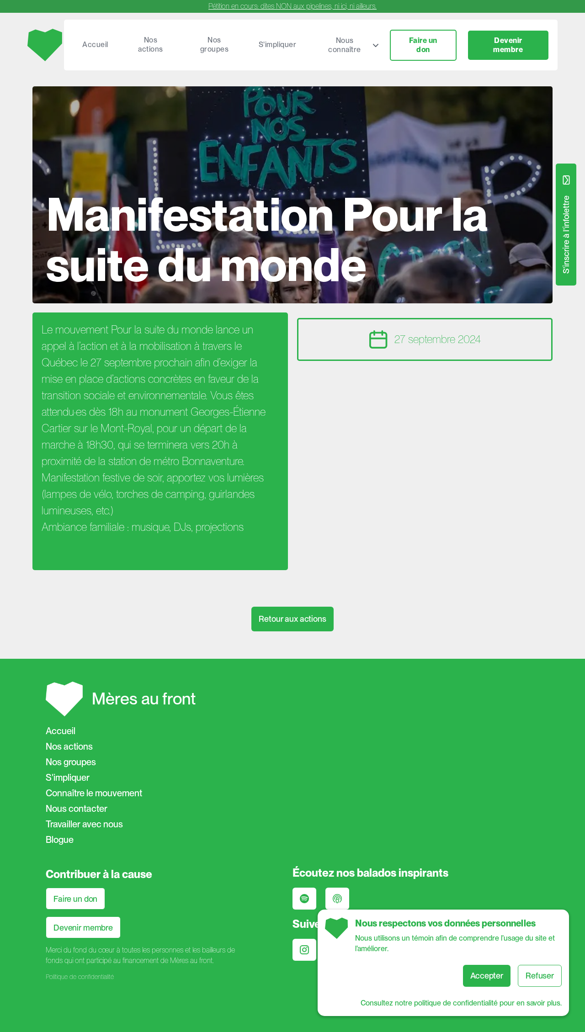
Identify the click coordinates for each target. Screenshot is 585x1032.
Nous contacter (76, 808)
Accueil (95, 44)
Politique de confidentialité (80, 976)
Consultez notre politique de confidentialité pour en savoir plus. (461, 1003)
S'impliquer (278, 44)
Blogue (60, 839)
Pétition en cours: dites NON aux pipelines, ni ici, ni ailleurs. (292, 6)
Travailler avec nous (84, 824)
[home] (45, 45)
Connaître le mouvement (94, 793)
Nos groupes (214, 44)
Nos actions (150, 44)
